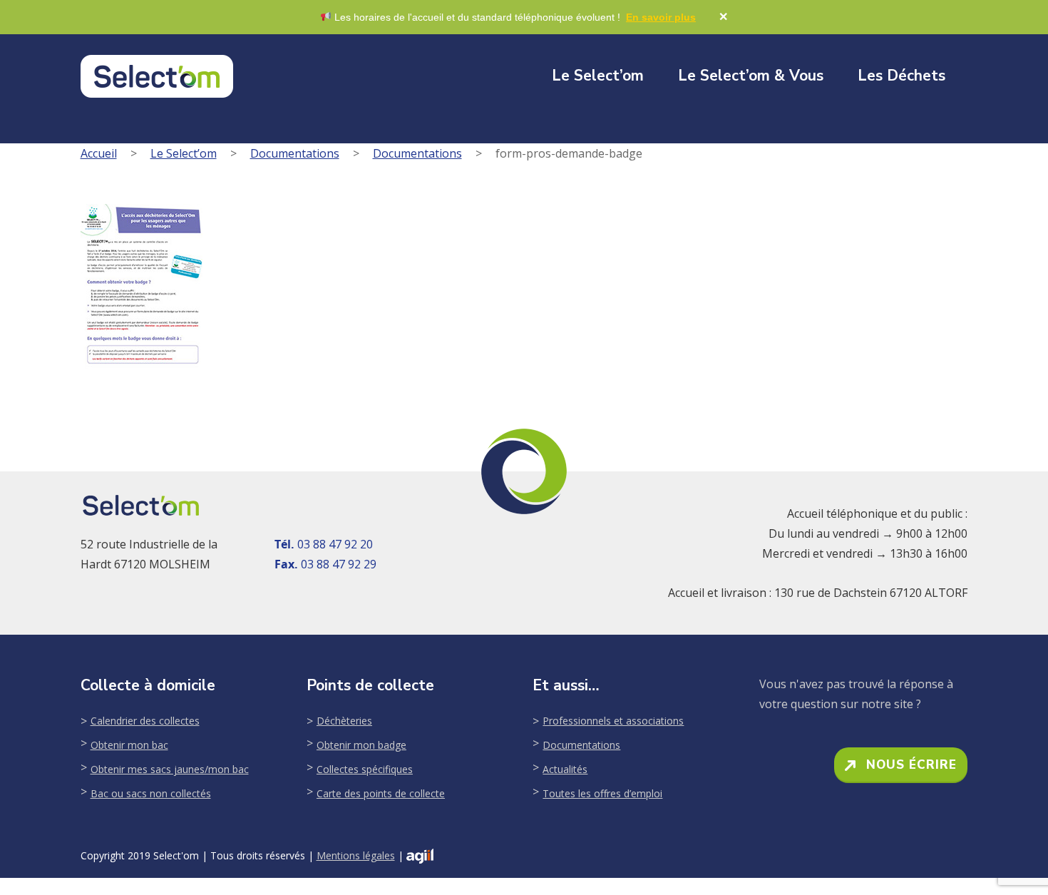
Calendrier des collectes (145, 720)
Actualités (565, 769)
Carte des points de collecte (381, 793)
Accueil (99, 153)
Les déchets (901, 76)
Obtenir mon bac (129, 745)
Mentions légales (356, 855)
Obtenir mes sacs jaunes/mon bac (170, 769)
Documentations (294, 153)
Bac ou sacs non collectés (151, 793)
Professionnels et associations (613, 720)
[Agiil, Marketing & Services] (419, 856)
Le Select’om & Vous (750, 76)
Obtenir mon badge (361, 745)
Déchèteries (344, 720)
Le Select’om (598, 76)
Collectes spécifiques (365, 769)
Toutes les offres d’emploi (602, 793)
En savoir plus (661, 17)
